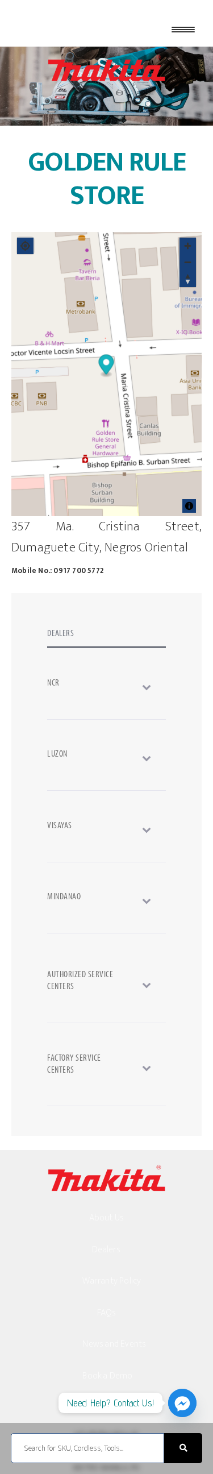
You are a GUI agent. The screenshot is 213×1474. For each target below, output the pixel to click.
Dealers (106, 1249)
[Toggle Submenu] (106, 686)
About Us (106, 1218)
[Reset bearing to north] (187, 279)
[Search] (183, 1448)
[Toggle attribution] (189, 506)
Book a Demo (107, 1376)
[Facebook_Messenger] (182, 1403)
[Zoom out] (187, 262)
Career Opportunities (122, 1407)
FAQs (106, 1313)
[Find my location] (25, 246)
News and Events (114, 1344)
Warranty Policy (111, 1281)
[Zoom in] (187, 246)
